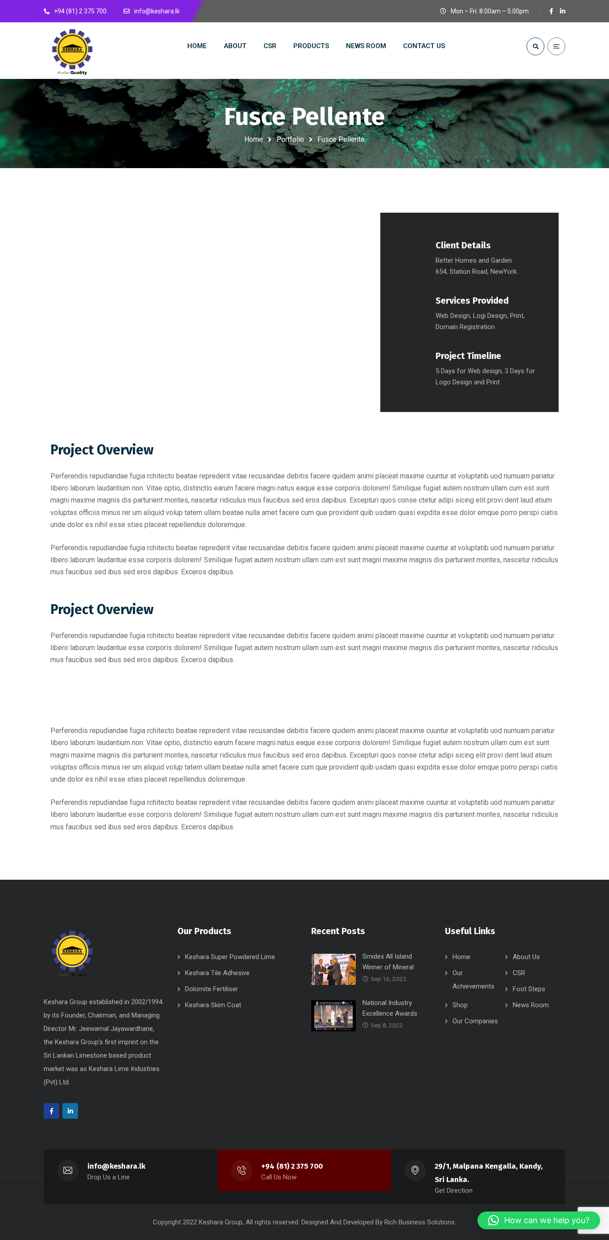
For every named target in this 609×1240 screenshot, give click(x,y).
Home (253, 139)
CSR (519, 973)
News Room (531, 1005)
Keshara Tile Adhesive (217, 973)
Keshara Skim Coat (213, 1005)
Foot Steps (529, 989)
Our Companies (475, 1021)
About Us (526, 957)
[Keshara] (72, 50)
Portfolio (290, 139)
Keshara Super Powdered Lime (230, 957)
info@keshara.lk (116, 1166)
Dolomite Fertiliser (211, 989)
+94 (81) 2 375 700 (292, 1166)
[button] (538, 1220)
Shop (460, 1005)
